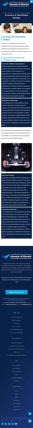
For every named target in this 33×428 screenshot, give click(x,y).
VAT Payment (16, 326)
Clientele (16, 381)
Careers (16, 374)
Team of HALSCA (16, 371)
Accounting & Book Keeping (16, 346)
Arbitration (16, 352)
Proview (20, 419)
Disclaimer (16, 406)
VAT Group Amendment (16, 332)
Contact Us (16, 409)
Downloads (16, 400)
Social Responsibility (16, 377)
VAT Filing (16, 323)
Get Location (16, 403)
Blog (16, 394)
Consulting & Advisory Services (16, 349)
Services (10, 13)
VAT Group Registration (16, 329)
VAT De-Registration (16, 317)
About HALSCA (16, 365)
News (16, 397)
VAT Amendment (16, 320)
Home (4, 13)
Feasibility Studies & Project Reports (16, 355)
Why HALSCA (16, 368)
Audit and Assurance (16, 343)
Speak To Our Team (16, 292)
